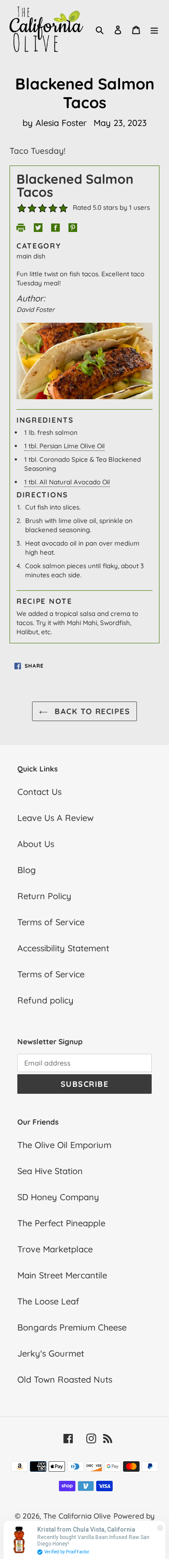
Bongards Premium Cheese (72, 1327)
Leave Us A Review (55, 817)
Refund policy (45, 1000)
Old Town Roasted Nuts (64, 1379)
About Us (35, 843)
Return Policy (44, 895)
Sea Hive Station (50, 1170)
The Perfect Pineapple (61, 1223)
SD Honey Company (58, 1197)
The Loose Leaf (48, 1301)
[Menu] (154, 29)
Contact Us (39, 791)
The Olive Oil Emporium (64, 1144)
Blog (26, 869)
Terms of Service (50, 922)
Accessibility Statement (63, 948)
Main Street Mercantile (62, 1275)
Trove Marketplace (55, 1249)
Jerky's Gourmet (50, 1353)
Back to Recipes (91, 711)
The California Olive (77, 1515)
